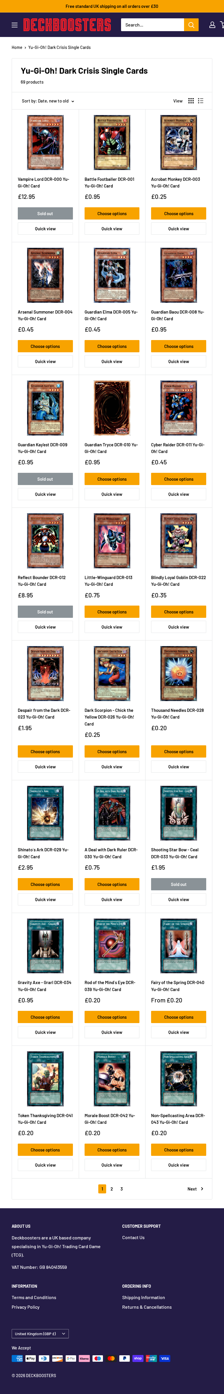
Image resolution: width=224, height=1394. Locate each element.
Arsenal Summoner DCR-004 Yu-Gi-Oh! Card (45, 315)
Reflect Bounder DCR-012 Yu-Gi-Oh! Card (42, 581)
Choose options (112, 213)
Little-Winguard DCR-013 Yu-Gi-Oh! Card (108, 581)
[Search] (191, 24)
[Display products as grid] (191, 100)
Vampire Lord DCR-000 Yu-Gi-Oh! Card (43, 182)
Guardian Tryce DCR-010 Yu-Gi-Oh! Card (111, 448)
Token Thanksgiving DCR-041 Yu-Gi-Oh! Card (45, 1119)
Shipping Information (143, 1297)
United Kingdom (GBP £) (35, 1333)
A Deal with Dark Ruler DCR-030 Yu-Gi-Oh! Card (111, 853)
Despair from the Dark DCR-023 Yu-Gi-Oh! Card (44, 713)
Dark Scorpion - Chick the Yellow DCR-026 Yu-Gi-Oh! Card (109, 716)
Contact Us (133, 1237)
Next (192, 1188)
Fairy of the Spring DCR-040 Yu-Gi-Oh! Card (177, 986)
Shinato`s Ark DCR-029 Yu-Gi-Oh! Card (43, 853)
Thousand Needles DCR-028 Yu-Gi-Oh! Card (177, 713)
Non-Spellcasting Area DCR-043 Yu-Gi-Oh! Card (178, 1119)
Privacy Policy (26, 1307)
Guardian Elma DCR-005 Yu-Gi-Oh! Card (111, 315)
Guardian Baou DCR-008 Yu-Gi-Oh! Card (177, 315)
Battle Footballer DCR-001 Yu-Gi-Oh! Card (109, 182)
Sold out (45, 213)
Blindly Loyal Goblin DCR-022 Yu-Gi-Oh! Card (178, 581)
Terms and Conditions (34, 1297)
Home (17, 47)
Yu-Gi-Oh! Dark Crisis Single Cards (59, 47)
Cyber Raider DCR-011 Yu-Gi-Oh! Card (177, 448)
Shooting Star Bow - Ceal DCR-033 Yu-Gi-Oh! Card (175, 853)
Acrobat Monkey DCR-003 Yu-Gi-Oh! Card (175, 182)
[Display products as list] (200, 100)
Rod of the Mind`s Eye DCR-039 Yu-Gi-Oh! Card (110, 986)
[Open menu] (15, 25)
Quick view (45, 228)
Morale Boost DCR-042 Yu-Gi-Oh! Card (110, 1119)
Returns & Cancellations (147, 1307)
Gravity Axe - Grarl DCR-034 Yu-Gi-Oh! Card (44, 986)
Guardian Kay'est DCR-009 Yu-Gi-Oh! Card (42, 448)
